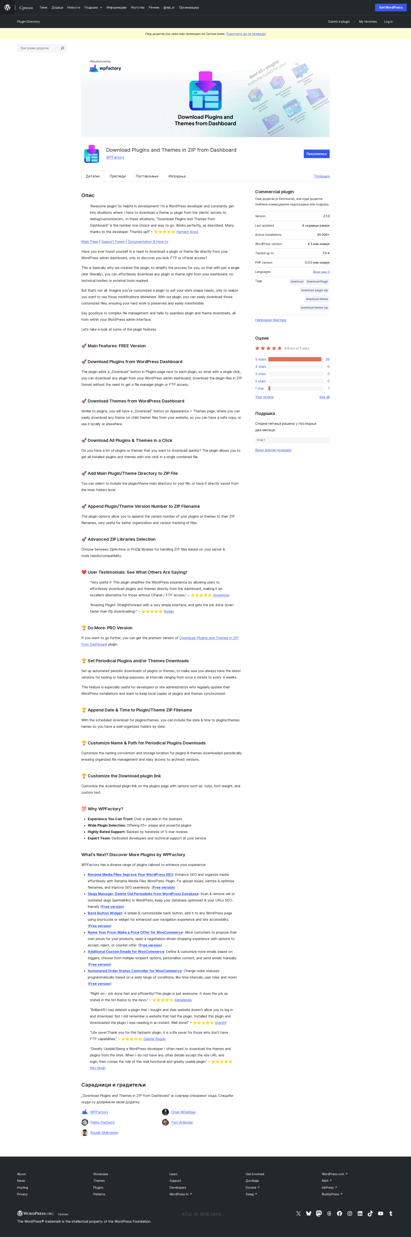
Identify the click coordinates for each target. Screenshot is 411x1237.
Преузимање (317, 154)
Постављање (147, 176)
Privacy (22, 1194)
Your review (264, 397)
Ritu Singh (98, 1068)
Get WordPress (391, 7)
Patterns (99, 1194)
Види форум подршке (273, 450)
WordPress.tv (181, 1194)
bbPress (329, 1187)
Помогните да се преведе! (246, 34)
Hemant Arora (187, 232)
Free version (163, 887)
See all (324, 397)
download (297, 281)
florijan (169, 611)
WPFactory (115, 157)
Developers (178, 1187)
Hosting (22, 1187)
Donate (253, 1187)
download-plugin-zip (314, 290)
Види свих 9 (321, 271)
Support (175, 1180)
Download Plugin (317, 281)
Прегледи (118, 176)
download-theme (317, 299)
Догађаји (252, 1180)
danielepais (183, 1000)
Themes (99, 1180)
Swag (251, 1194)
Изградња (177, 176)
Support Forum (113, 241)
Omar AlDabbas (183, 1112)
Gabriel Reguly (154, 1039)
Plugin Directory (28, 21)
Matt (327, 1180)
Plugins (98, 1187)
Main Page (89, 241)
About (21, 1174)
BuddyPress (332, 1194)
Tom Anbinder (182, 1122)
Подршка (322, 176)
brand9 (220, 1022)
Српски (63, 1214)
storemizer (221, 595)
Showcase (100, 1174)
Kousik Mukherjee (104, 1132)
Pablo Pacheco (102, 1122)
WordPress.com (335, 1174)
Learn (173, 1174)
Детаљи (93, 176)
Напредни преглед (270, 320)
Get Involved (255, 1174)
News (21, 1180)
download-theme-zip (314, 307)
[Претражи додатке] (62, 48)
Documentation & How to (148, 241)
